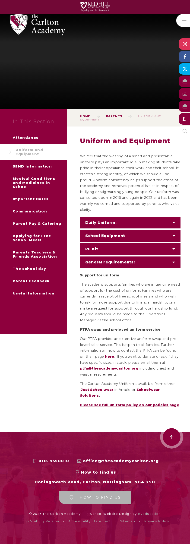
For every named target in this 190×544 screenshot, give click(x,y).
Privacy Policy (156, 521)
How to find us (98, 472)
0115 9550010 (53, 461)
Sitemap (127, 521)
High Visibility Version (40, 521)
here (109, 356)
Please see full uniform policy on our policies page (129, 405)
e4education (149, 514)
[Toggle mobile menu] (183, 20)
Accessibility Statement (89, 521)
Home (85, 116)
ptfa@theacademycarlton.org (109, 368)
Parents (114, 116)
